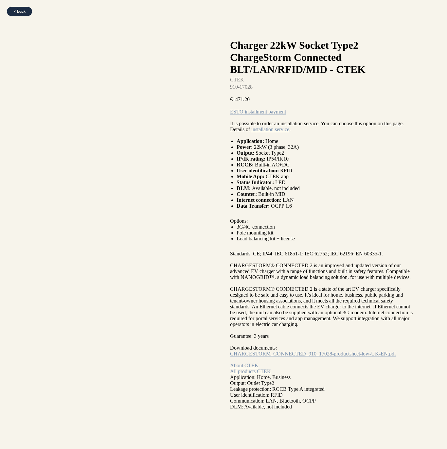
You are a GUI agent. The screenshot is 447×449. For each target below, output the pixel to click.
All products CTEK (250, 371)
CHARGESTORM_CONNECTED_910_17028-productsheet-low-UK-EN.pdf (313, 353)
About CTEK (244, 365)
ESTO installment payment (258, 111)
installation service (270, 129)
